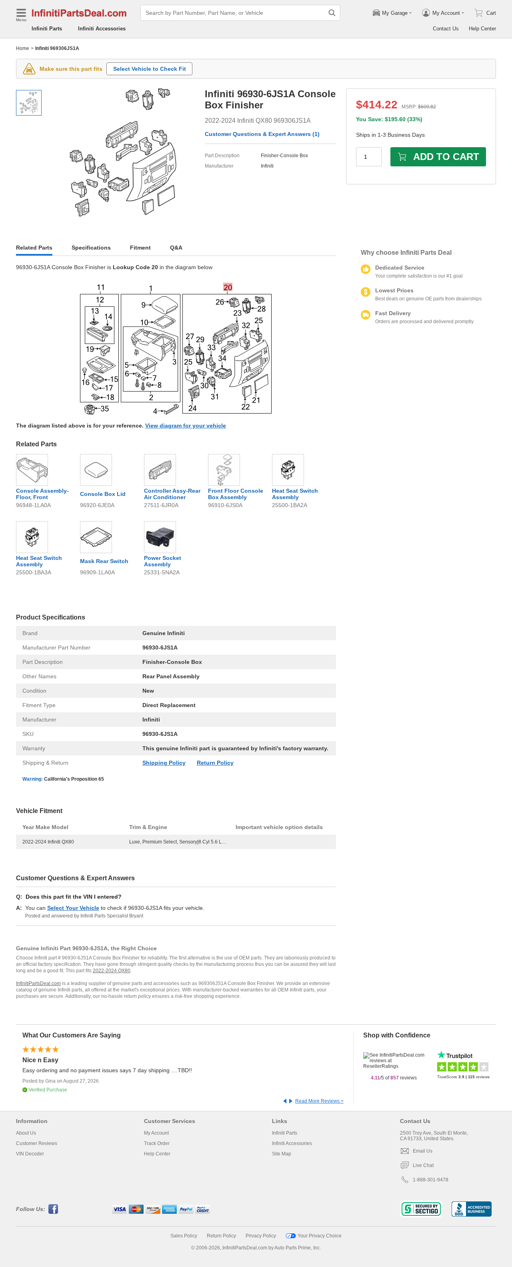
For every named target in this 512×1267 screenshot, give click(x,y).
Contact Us (446, 29)
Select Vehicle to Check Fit (149, 69)
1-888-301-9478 (430, 1180)
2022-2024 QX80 (111, 970)
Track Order (157, 1143)
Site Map (281, 1154)
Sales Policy (183, 1236)
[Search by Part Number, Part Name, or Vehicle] (332, 13)
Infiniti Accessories (102, 29)
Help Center (482, 29)
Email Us (422, 1151)
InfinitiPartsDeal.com (38, 983)
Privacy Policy (261, 1236)
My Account (156, 1133)
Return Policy (215, 762)
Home (22, 48)
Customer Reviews (36, 1143)
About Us (26, 1133)
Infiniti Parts (47, 29)
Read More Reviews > (319, 1101)
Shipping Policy (164, 762)
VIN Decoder (30, 1154)
